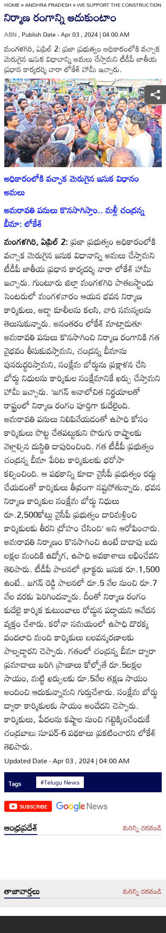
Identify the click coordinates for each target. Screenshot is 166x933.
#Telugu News (60, 782)
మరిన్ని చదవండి (142, 828)
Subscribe (33, 806)
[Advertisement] (83, 860)
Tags (15, 783)
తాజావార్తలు (22, 891)
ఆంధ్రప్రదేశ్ (20, 827)
